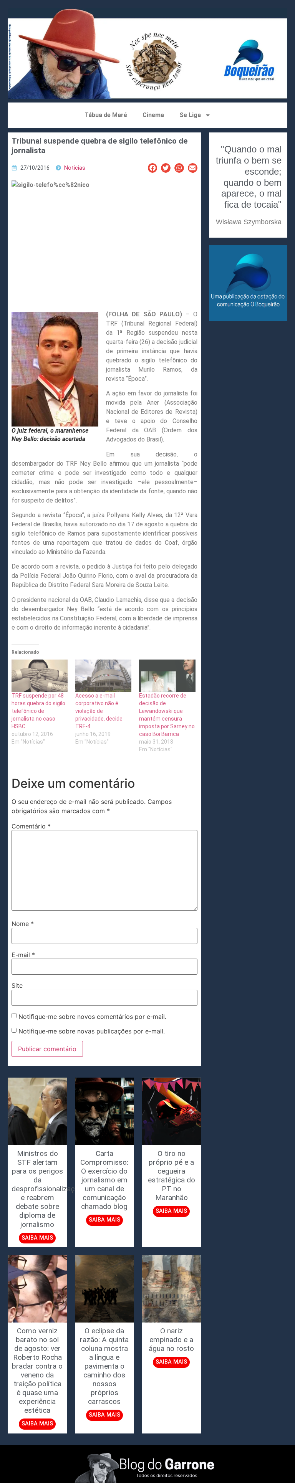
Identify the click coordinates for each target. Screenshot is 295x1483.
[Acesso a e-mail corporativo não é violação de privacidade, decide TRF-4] (103, 676)
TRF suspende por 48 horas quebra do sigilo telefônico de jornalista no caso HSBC (38, 711)
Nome (23, 924)
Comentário (31, 826)
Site (17, 985)
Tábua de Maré (106, 115)
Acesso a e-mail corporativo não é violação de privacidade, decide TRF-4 (99, 711)
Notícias (74, 168)
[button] (152, 168)
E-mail (23, 955)
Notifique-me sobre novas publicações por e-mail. (91, 1031)
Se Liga (190, 115)
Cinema (153, 115)
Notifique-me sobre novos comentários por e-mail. (92, 1016)
